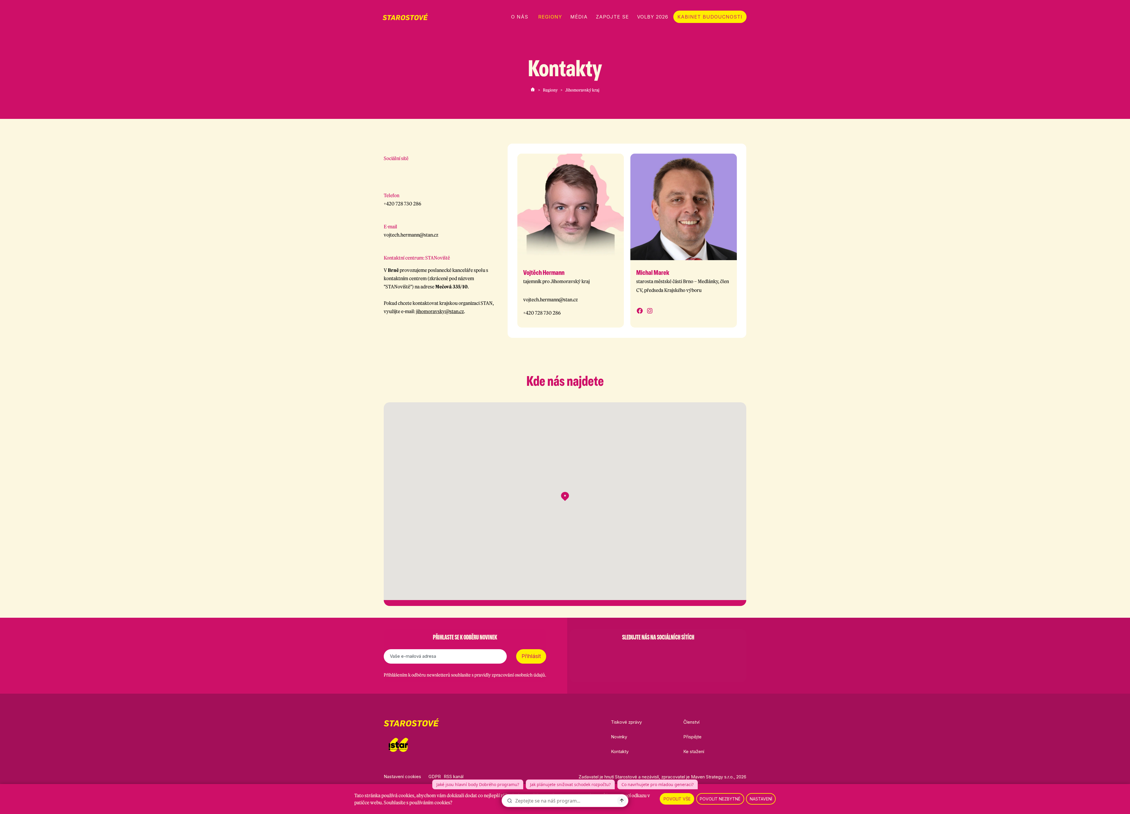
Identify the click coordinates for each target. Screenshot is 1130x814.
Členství (691, 722)
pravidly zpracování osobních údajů (509, 675)
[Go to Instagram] (402, 169)
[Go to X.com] (658, 652)
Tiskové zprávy (626, 722)
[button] (565, 496)
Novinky (619, 737)
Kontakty (620, 751)
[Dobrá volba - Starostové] (405, 16)
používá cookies (397, 795)
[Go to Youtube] (673, 652)
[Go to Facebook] (387, 169)
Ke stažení (693, 751)
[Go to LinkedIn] (689, 652)
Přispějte (692, 737)
